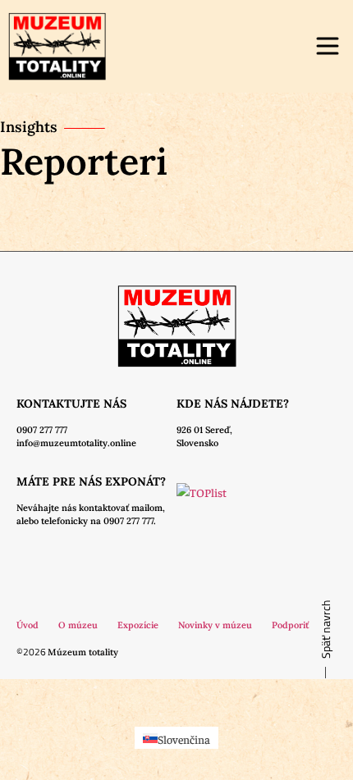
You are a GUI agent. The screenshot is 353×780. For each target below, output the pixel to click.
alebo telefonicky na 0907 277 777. (86, 521)
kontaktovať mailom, (122, 507)
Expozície (137, 625)
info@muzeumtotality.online (76, 443)
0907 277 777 (41, 430)
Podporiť (290, 625)
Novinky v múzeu (215, 625)
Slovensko (197, 443)
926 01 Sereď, (204, 430)
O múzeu (78, 625)
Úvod (27, 625)
